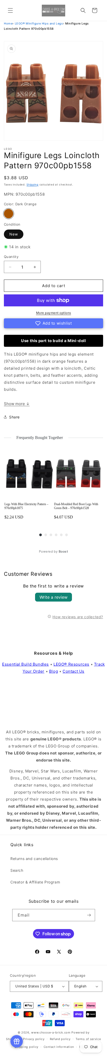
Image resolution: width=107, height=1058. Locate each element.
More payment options (53, 313)
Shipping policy (27, 1047)
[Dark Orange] (8, 213)
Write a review (53, 597)
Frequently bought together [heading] (39, 437)
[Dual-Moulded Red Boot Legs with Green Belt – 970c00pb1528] (78, 473)
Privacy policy (34, 1039)
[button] (10, 10)
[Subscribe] (89, 915)
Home (8, 23)
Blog (53, 671)
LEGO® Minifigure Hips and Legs (39, 23)
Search (16, 870)
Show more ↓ (17, 403)
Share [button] (14, 417)
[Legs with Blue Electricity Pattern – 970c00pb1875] (28, 473)
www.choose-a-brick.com (50, 1032)
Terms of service (88, 1039)
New (13, 234)
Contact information (59, 1047)
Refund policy (60, 1039)
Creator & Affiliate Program (35, 882)
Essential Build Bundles (25, 664)
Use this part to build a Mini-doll (53, 340)
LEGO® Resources (71, 664)
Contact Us (73, 671)
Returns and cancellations (34, 858)
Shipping (32, 184)
